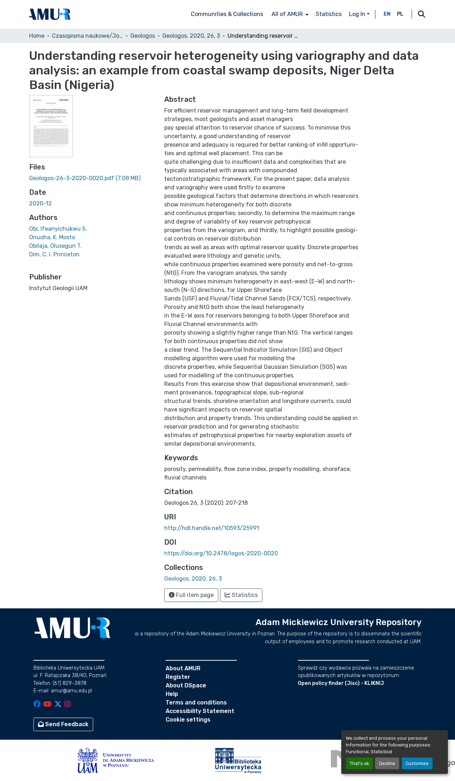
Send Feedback (66, 724)
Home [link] (36, 35)
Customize (417, 763)
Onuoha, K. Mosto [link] (52, 237)
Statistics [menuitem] (329, 14)
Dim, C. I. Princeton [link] (54, 254)
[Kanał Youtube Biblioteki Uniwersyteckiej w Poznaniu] (47, 704)
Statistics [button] (244, 595)
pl (400, 14)
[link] (92, 178)
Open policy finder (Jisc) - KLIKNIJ (341, 683)
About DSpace (186, 685)
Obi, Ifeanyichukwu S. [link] (58, 228)
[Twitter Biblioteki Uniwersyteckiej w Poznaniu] (57, 704)
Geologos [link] (142, 35)
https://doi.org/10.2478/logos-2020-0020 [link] (221, 553)
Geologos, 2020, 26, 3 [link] (191, 35)
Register (178, 676)
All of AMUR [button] (287, 14)
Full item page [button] (194, 595)
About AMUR (183, 668)
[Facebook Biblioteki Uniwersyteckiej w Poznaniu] (37, 704)
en (387, 14)
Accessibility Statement (200, 711)
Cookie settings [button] (188, 719)
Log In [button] (358, 14)
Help (172, 694)
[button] (49, 14)
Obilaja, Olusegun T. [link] (55, 245)
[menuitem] (289, 14)
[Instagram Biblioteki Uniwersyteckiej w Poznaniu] (67, 704)
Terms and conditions (196, 702)
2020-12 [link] (40, 203)
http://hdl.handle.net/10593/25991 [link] (211, 528)
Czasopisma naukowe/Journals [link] (87, 35)
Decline (387, 763)
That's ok (359, 763)
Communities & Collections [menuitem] (227, 14)
